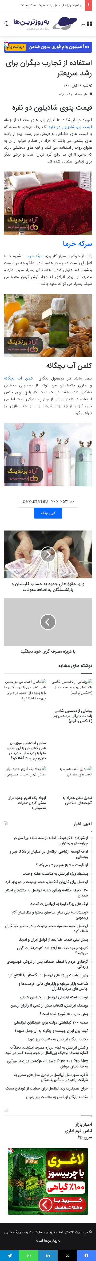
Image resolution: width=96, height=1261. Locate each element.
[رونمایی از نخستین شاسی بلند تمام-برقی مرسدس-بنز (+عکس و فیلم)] (71, 692)
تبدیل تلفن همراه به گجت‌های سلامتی (77, 800)
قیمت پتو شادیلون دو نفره (70, 127)
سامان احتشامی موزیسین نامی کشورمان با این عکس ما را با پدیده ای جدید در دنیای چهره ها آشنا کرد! (26, 750)
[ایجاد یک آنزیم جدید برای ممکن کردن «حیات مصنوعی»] (25, 779)
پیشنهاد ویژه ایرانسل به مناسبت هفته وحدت (51, 5)
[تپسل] (6, 44)
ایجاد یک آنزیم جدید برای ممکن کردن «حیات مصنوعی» (26, 803)
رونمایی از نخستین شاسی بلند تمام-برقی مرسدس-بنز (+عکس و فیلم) (72, 716)
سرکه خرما (34, 256)
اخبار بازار (84, 1124)
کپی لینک (48, 513)
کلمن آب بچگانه (18, 378)
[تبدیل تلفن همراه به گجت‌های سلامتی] (71, 779)
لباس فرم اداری (78, 1130)
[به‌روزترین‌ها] (45, 24)
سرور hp (85, 1137)
